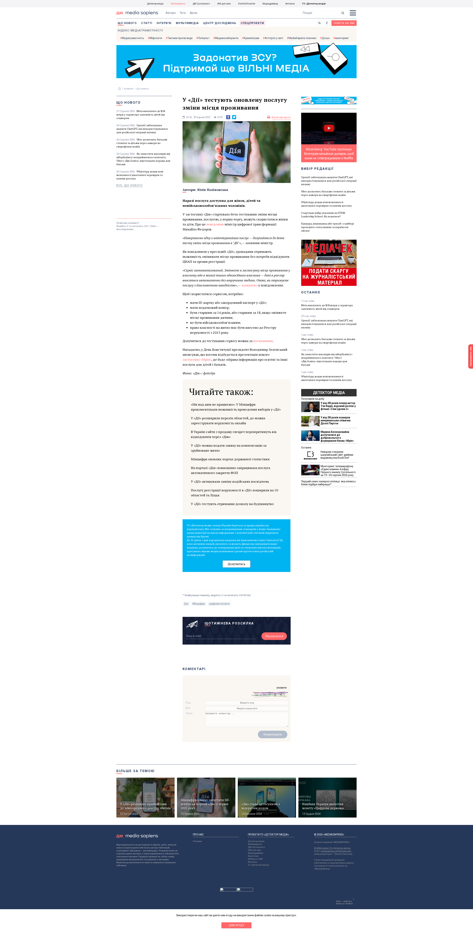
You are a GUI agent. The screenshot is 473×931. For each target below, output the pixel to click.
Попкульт (204, 38)
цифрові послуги (219, 603)
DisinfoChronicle (246, 3)
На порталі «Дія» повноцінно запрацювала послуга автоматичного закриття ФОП (230, 470)
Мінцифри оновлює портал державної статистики (230, 459)
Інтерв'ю (164, 23)
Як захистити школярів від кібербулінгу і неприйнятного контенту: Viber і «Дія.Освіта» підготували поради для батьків (143, 159)
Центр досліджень (219, 23)
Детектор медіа (155, 3)
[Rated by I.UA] (228, 890)
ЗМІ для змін (224, 3)
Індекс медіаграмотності (140, 30)
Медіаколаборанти (226, 38)
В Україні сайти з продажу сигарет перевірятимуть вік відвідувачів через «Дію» (234, 434)
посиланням (263, 341)
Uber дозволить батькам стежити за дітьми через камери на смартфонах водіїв (141, 143)
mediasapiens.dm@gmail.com (336, 851)
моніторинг (342, 38)
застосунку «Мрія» (197, 359)
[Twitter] (234, 117)
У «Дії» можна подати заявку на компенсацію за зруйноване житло (228, 448)
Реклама (197, 841)
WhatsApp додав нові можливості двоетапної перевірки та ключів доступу (139, 175)
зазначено (249, 285)
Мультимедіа (187, 23)
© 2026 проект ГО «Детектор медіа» (332, 848)
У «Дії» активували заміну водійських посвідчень (230, 481)
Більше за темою (135, 771)
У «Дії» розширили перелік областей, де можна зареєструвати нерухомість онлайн (228, 420)
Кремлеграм (251, 38)
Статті (146, 23)
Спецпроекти (252, 23)
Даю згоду (236, 925)
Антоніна (290, 3)
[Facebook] (228, 117)
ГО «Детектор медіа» (314, 3)
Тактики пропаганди (180, 38)
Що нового (127, 23)
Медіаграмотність (133, 38)
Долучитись (236, 564)
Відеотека (253, 856)
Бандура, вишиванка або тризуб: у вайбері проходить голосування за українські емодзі (327, 227)
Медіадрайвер (270, 3)
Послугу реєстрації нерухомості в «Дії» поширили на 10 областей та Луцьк (234, 492)
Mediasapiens (255, 844)
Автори (171, 13)
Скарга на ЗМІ (344, 23)
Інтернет (129, 88)
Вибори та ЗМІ (255, 859)
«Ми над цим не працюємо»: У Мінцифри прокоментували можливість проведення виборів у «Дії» (236, 407)
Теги (183, 13)
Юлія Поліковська (212, 189)
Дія (186, 603)
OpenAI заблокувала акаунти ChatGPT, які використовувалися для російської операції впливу (142, 128)
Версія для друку (281, 117)
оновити (281, 687)
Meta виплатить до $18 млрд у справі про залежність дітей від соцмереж (140, 114)
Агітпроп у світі (274, 38)
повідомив (215, 224)
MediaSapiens (178, 3)
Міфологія (156, 38)
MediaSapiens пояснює (302, 38)
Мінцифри (199, 603)
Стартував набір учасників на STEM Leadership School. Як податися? (323, 214)
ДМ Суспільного (201, 3)
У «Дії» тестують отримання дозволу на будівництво (232, 504)
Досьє (326, 38)
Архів (193, 13)
